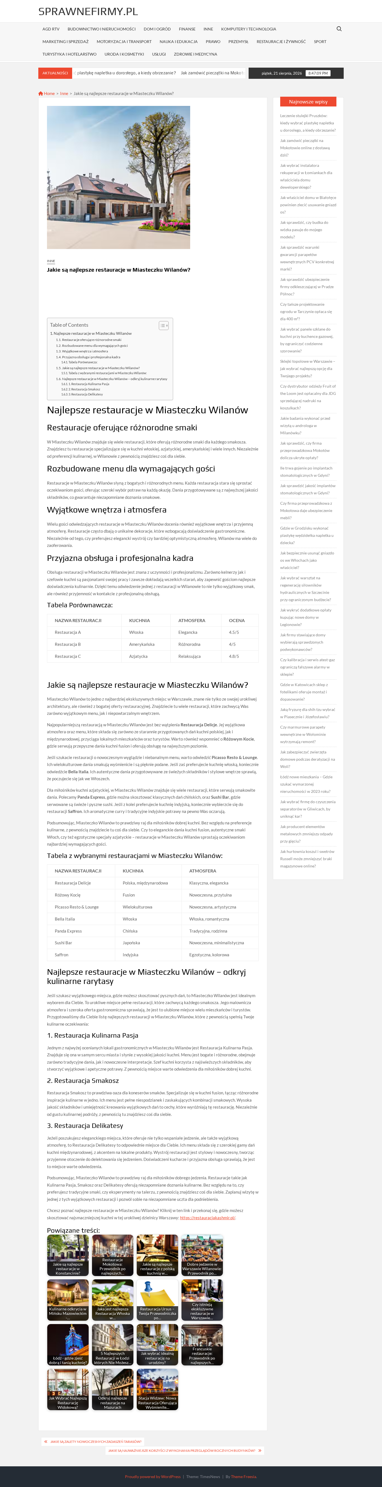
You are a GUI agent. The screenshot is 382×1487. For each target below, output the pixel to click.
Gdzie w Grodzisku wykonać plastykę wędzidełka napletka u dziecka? (307, 535)
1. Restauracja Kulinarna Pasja (89, 384)
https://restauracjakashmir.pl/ (207, 1217)
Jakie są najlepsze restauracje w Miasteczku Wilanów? (101, 368)
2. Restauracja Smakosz (84, 389)
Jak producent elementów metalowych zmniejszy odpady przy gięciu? (306, 833)
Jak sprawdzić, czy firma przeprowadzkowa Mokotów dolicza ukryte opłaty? (305, 450)
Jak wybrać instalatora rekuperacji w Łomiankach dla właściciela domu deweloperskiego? (306, 176)
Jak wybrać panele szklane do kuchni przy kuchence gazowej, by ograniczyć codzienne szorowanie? (306, 340)
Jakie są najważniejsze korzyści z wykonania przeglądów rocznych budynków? (181, 1450)
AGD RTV (51, 29)
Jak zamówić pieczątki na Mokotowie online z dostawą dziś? (199, 72)
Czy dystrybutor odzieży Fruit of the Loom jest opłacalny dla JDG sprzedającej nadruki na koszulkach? (308, 397)
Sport (320, 41)
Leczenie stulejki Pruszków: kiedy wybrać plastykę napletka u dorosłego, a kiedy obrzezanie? (308, 122)
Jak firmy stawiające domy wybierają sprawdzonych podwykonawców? (303, 642)
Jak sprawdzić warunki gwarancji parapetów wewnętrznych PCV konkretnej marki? (307, 258)
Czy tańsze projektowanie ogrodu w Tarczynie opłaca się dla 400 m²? (306, 311)
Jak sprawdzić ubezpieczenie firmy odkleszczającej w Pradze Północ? (307, 286)
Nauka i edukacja (179, 41)
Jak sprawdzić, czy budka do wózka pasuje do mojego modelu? (304, 229)
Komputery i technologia (248, 29)
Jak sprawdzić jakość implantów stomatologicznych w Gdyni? (308, 489)
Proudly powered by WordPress (153, 1476)
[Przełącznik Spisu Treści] (161, 325)
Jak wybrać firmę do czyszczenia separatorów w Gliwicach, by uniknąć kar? (308, 809)
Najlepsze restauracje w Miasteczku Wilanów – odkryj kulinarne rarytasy (114, 379)
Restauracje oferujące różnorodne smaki (91, 340)
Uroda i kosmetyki (124, 54)
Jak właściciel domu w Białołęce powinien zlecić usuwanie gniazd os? (308, 204)
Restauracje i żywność (281, 41)
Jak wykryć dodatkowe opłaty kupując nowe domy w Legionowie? (305, 617)
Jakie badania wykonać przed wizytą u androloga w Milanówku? (305, 425)
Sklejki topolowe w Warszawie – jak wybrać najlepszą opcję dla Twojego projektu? (307, 368)
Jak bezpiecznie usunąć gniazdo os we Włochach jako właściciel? (307, 560)
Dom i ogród (157, 29)
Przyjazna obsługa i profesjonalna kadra (91, 357)
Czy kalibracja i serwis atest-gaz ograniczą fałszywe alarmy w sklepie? (307, 667)
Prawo (213, 41)
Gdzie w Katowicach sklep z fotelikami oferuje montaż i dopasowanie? (304, 691)
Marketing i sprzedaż (66, 41)
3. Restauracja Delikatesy (86, 394)
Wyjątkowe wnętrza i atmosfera (85, 351)
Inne (208, 29)
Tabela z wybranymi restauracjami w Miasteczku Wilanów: (108, 373)
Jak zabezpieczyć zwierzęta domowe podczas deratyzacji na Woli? (307, 759)
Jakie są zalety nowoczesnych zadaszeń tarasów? (96, 1441)
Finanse (187, 29)
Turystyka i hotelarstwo (69, 54)
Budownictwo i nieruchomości (102, 29)
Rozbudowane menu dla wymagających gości (95, 345)
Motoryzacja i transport (124, 41)
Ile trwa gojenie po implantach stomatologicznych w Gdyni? (306, 472)
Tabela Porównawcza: (83, 362)
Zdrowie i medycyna (195, 54)
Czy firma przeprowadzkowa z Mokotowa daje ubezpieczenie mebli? (306, 510)
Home (49, 93)
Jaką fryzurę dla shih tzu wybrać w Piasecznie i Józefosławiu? (307, 713)
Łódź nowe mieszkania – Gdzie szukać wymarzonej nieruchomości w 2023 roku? (306, 784)
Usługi (159, 54)
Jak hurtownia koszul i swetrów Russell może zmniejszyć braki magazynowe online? (307, 858)
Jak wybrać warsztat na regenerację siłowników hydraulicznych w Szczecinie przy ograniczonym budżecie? (305, 588)
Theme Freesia (243, 1476)
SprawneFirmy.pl (88, 11)
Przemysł (238, 41)
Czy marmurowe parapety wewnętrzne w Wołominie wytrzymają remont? (303, 734)
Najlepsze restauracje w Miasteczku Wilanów (93, 333)
